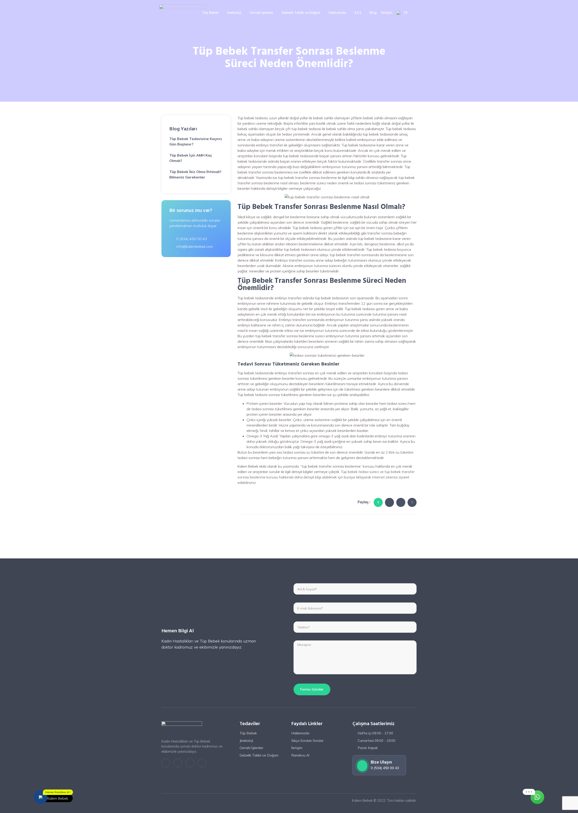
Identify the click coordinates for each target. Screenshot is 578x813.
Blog (373, 12)
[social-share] (378, 502)
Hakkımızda (337, 12)
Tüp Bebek (210, 12)
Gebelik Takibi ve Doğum (301, 12)
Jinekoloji (234, 12)
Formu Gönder (312, 689)
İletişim (386, 12)
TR (405, 12)
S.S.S (357, 12)
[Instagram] (190, 763)
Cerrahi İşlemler (261, 12)
